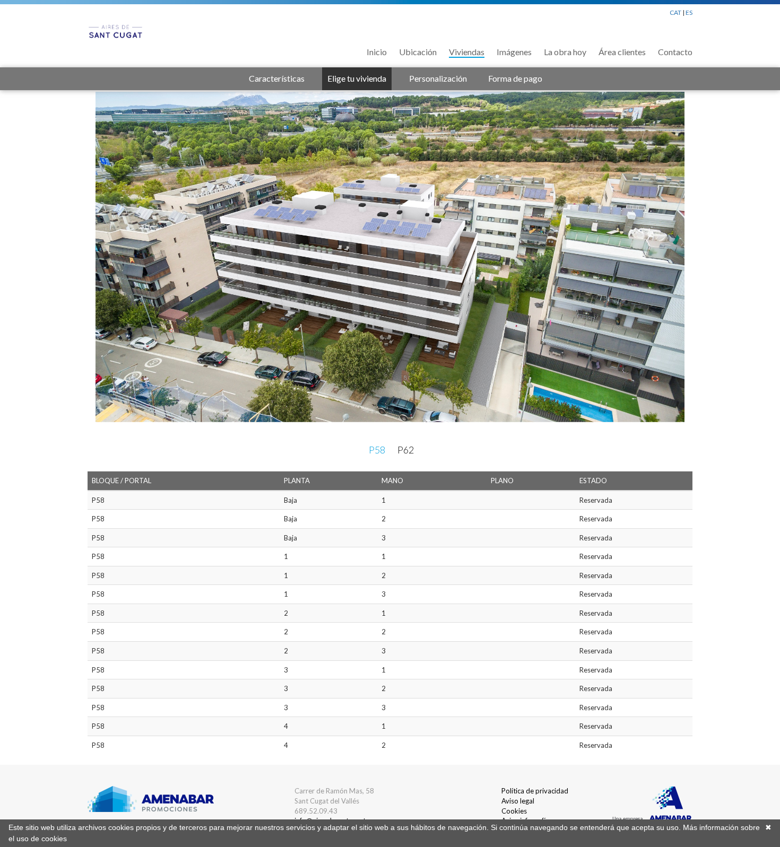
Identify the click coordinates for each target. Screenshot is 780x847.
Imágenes (514, 52)
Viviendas (466, 52)
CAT (675, 12)
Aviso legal (517, 801)
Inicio (377, 52)
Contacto (675, 52)
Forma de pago (515, 78)
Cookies (514, 811)
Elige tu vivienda (356, 78)
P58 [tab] (377, 450)
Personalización (438, 78)
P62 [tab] (405, 450)
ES (689, 12)
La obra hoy (565, 52)
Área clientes (622, 52)
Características (277, 78)
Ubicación (418, 52)
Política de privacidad (534, 791)
